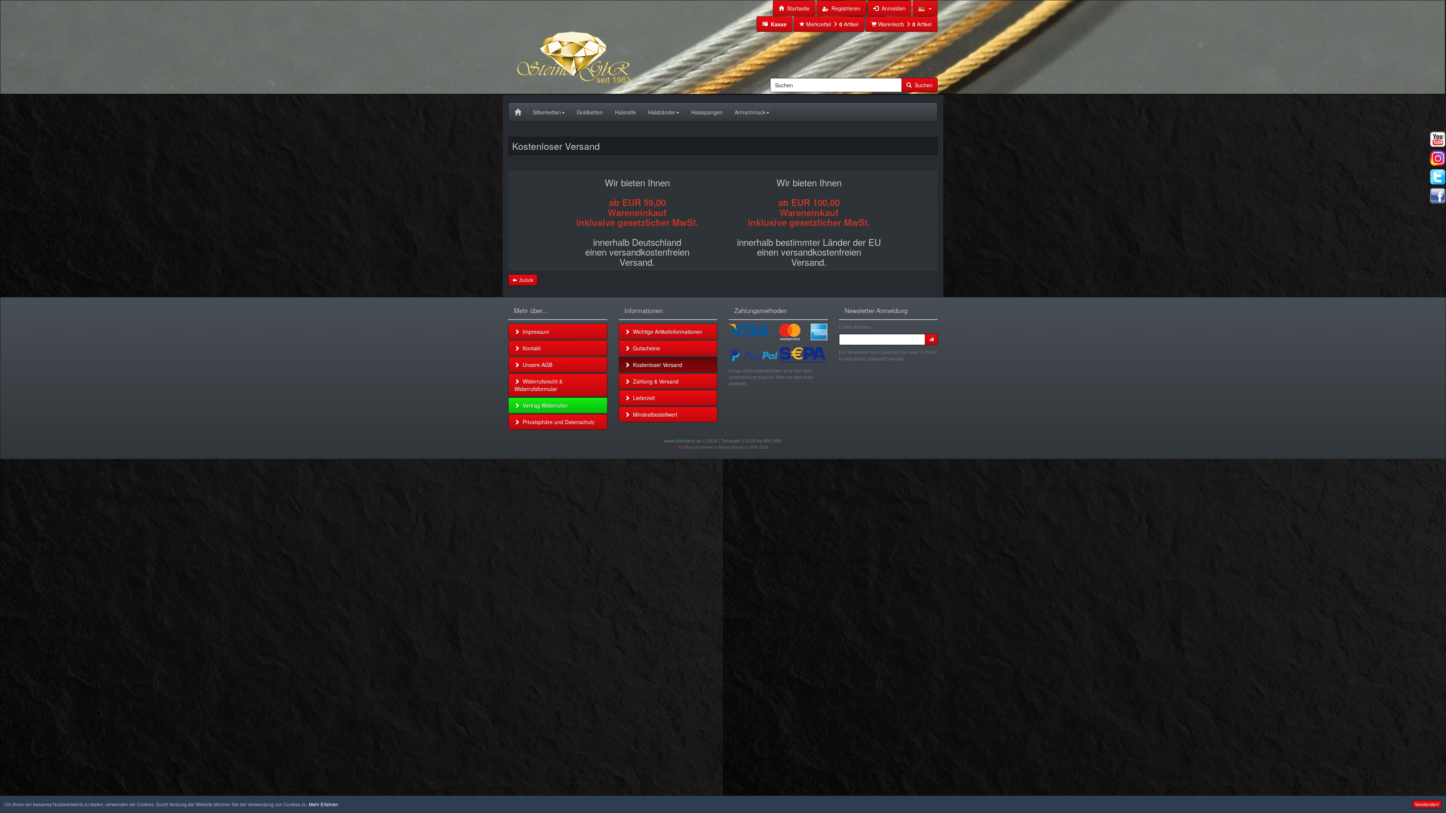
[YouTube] (1437, 139)
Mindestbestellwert (653, 414)
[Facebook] (1437, 195)
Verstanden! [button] (1427, 804)
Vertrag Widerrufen (544, 405)
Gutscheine (645, 348)
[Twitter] (1437, 176)
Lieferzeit (642, 398)
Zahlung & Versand (654, 381)
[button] (925, 8)
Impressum (534, 331)
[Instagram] (1437, 158)
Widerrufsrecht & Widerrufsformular (538, 385)
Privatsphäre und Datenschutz (557, 422)
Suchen (922, 85)
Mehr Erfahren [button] (323, 804)
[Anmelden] (931, 339)
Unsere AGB (536, 364)
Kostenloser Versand (656, 364)
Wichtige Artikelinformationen (666, 331)
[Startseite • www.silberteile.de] (593, 46)
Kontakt (530, 348)
